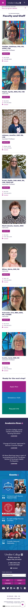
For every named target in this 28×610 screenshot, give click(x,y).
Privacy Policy (17, 601)
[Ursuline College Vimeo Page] (8, 588)
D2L (19, 596)
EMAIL (15, 596)
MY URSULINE (10, 596)
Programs (8, 583)
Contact (6, 61)
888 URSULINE (15, 563)
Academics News (13, 423)
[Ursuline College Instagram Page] (11, 588)
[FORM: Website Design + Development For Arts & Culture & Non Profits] (14, 606)
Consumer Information (8, 601)
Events (13, 475)
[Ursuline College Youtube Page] (3, 588)
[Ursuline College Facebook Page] (25, 588)
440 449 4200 (15, 565)
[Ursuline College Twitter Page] (21, 588)
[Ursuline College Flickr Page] (14, 588)
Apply (7, 580)
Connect (19, 580)
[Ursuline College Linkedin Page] (18, 588)
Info (20, 583)
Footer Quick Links (7, 572)
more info (6, 53)
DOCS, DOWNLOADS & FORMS (13, 598)
